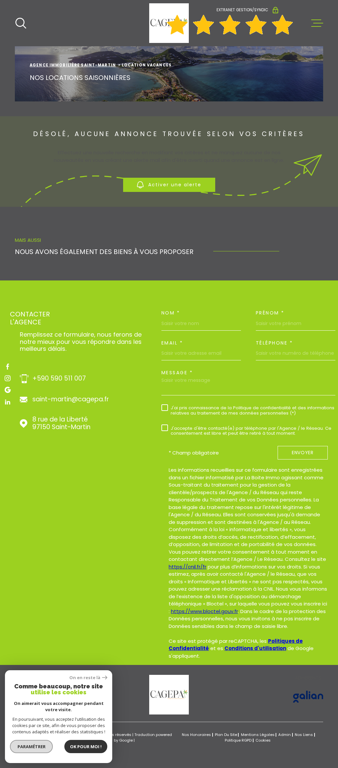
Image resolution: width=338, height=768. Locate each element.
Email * (172, 343)
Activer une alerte (174, 184)
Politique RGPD (238, 740)
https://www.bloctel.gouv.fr (204, 611)
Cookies (263, 740)
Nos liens (304, 734)
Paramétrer (31, 747)
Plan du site (226, 734)
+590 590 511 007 (59, 379)
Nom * (170, 313)
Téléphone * (274, 343)
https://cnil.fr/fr (187, 566)
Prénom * (270, 313)
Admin (284, 734)
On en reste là (84, 677)
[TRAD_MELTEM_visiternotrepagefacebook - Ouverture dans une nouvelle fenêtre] (8, 366)
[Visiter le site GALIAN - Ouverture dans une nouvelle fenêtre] (308, 697)
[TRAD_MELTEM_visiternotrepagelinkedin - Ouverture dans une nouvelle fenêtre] (8, 402)
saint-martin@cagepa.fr (70, 399)
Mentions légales (258, 734)
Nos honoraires (196, 734)
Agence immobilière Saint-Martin (73, 65)
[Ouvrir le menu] (317, 23)
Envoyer (303, 452)
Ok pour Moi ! (86, 747)
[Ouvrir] (21, 23)
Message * (177, 372)
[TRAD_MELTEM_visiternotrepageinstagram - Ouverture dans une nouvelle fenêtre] (8, 378)
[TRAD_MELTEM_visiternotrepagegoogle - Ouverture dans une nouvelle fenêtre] (8, 390)
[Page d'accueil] (169, 712)
